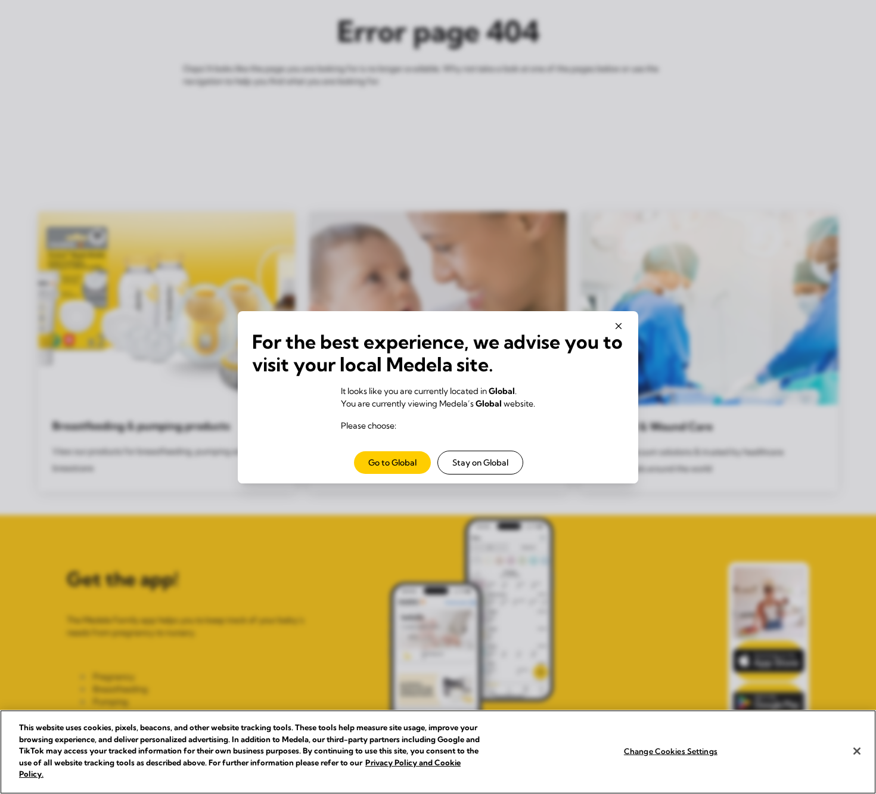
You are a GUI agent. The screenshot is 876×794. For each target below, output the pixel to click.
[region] (438, 752)
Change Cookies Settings (670, 750)
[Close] (857, 751)
